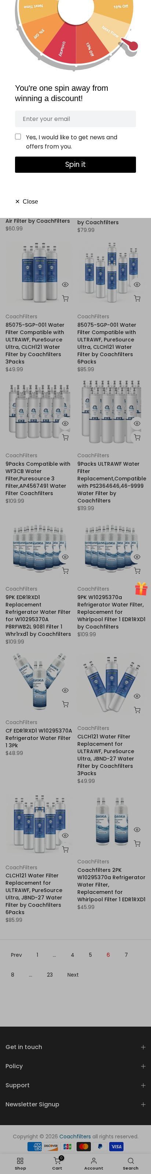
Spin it (75, 164)
